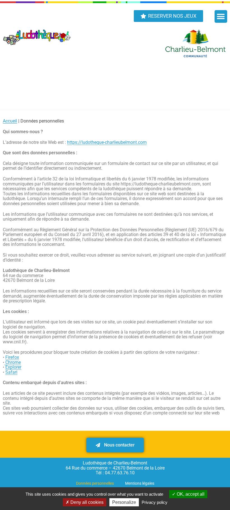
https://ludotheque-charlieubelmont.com (107, 142)
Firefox (12, 357)
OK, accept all (190, 494)
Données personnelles (95, 483)
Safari (11, 372)
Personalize (124, 502)
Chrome (12, 362)
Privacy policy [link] (154, 502)
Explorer (13, 367)
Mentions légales (139, 483)
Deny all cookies (86, 502)
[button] (221, 16)
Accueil (10, 121)
